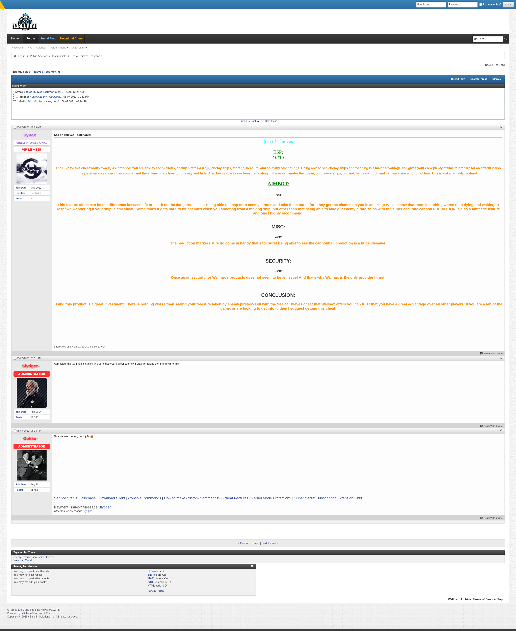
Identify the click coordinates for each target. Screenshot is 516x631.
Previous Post (247, 121)
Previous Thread (249, 543)
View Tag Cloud (23, 560)
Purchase (88, 498)
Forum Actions (58, 47)
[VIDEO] (152, 582)
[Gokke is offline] (32, 465)
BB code (153, 571)
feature (27, 557)
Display (496, 79)
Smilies (152, 574)
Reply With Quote (493, 353)
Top (500, 599)
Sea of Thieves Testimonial (41, 71)
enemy (17, 557)
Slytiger (105, 507)
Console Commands (144, 498)
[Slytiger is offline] (32, 393)
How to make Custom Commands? (192, 498)
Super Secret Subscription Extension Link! (328, 498)
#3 (501, 430)
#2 (501, 357)
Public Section (38, 56)
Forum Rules (156, 590)
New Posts (17, 47)
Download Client (112, 498)
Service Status (65, 498)
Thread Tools (458, 79)
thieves (50, 557)
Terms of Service (484, 599)
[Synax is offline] (32, 169)
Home (15, 38)
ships (41, 557)
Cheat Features (235, 498)
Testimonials (59, 56)
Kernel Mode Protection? (271, 498)
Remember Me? (491, 4)
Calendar (41, 47)
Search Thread (478, 79)
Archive (466, 599)
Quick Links (78, 47)
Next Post (271, 121)
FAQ (29, 47)
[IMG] (151, 578)
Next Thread (269, 543)
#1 (501, 126)
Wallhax (453, 599)
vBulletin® (28, 613)
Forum (30, 38)
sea (34, 557)
